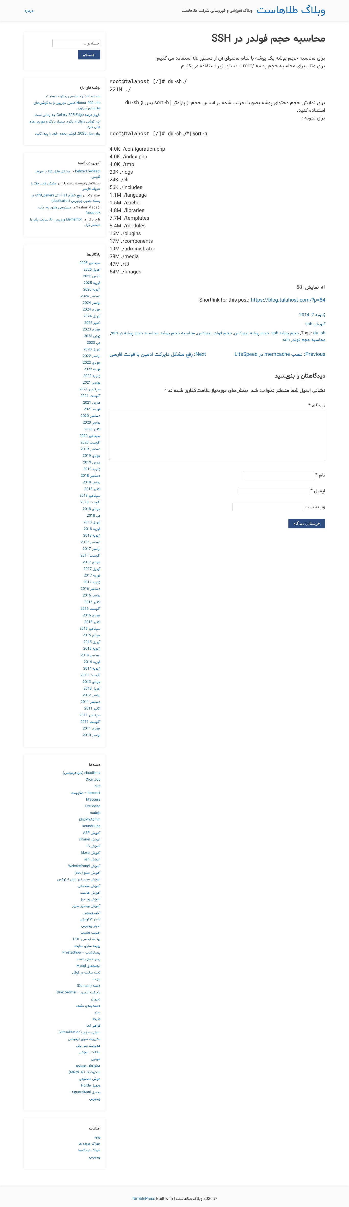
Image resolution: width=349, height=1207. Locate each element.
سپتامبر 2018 (89, 495)
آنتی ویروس (91, 912)
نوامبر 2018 (91, 482)
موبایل (95, 1059)
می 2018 (93, 515)
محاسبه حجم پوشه (177, 333)
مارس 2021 (91, 402)
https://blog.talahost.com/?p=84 (288, 300)
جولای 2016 (91, 615)
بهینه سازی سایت (87, 946)
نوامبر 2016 (91, 595)
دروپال (95, 999)
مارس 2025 (91, 276)
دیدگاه (316, 405)
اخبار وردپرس (90, 926)
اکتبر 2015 (92, 622)
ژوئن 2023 (92, 336)
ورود (97, 1137)
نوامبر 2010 (91, 735)
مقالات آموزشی (89, 1052)
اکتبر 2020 (92, 429)
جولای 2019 (91, 455)
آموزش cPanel (89, 839)
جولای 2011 (91, 728)
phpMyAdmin (89, 819)
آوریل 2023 (92, 349)
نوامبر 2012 (91, 695)
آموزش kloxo (90, 852)
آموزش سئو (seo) (87, 872)
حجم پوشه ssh (285, 333)
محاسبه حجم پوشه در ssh (134, 333)
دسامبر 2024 (90, 296)
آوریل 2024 (92, 316)
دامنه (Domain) (88, 985)
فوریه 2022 (92, 369)
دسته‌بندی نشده (88, 1005)
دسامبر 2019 (90, 449)
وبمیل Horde (90, 1085)
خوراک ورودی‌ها (89, 1143)
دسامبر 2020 (90, 416)
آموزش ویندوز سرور (86, 906)
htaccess (93, 799)
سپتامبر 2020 (89, 436)
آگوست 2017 (90, 555)
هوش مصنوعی (89, 1079)
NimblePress (144, 1199)
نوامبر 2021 (91, 382)
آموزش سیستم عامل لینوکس (78, 879)
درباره (29, 11)
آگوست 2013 (90, 675)
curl (97, 786)
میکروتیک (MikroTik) (84, 1072)
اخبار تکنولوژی (90, 919)
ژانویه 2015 (91, 648)
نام (320, 475)
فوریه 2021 (92, 409)
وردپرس (94, 1099)
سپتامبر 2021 (89, 389)
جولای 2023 (91, 329)
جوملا (96, 979)
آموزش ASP (91, 832)
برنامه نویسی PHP (86, 939)
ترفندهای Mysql (88, 966)
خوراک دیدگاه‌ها (89, 1150)
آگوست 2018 (90, 502)
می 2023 (93, 342)
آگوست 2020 (90, 442)
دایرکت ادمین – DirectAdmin (78, 992)
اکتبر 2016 (92, 602)
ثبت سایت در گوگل (86, 972)
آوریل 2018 (92, 522)
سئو (97, 1012)
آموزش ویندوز (90, 899)
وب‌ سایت (315, 507)
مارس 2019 (91, 462)
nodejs (95, 813)
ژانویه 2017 (91, 582)
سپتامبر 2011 (89, 715)
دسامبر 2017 (90, 542)
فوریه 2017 (92, 575)
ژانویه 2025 (91, 289)
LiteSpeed (92, 806)
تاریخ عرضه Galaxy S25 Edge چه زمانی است (67, 115)
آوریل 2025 (92, 269)
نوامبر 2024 (91, 303)
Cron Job (93, 779)
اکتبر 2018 (92, 489)
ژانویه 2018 (91, 535)
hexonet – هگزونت (85, 793)
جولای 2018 (91, 509)
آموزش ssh (315, 324)
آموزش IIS (93, 846)
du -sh (319, 333)
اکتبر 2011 (92, 708)
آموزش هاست (90, 892)
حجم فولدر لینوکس (214, 333)
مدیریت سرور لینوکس (84, 1039)
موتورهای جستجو (88, 1065)
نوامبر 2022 (91, 356)
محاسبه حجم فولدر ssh (304, 340)
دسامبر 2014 (90, 655)
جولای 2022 (91, 362)
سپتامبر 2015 (89, 628)
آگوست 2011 (90, 721)
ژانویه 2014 (91, 668)
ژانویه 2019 (91, 469)
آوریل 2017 (92, 569)
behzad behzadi (87, 171)
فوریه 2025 (92, 283)
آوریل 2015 (92, 642)
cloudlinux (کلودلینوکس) (81, 773)
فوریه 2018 (92, 529)
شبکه (96, 1019)
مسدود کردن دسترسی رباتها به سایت (73, 96)
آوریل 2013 (92, 688)
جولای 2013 (91, 682)
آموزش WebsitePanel (84, 866)
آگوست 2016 (90, 608)
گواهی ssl (93, 1025)
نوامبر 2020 (91, 422)
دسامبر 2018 (90, 475)
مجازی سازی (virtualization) (79, 1032)
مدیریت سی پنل (88, 1045)
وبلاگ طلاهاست (291, 10)
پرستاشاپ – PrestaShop (81, 952)
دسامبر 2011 (90, 702)
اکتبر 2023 (92, 322)
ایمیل (317, 491)
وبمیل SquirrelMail (86, 1092)
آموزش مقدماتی (88, 886)
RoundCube (91, 826)
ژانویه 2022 (91, 376)
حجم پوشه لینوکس (251, 333)
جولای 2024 (91, 309)
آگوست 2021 (90, 396)
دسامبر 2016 (90, 588)
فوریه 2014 (92, 662)
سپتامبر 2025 (89, 263)
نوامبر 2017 (91, 549)
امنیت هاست (90, 932)
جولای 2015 (91, 635)
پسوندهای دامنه (88, 959)
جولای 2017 (91, 562)
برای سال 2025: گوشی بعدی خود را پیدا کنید (67, 133)
